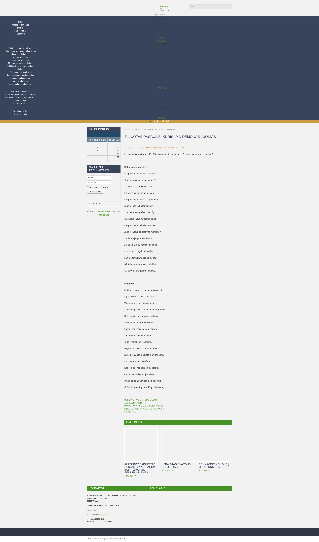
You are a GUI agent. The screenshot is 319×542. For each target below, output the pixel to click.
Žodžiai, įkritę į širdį (135, 403)
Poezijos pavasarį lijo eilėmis (141, 400)
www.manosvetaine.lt (117, 539)
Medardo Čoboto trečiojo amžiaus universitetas (110, 6)
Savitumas (130, 412)
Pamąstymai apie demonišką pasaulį (144, 406)
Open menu (159, 14)
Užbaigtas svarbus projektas (178, 445)
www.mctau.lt (92, 510)
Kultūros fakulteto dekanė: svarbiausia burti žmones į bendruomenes (141, 445)
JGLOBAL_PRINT (230, 144)
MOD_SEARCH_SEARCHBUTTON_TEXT (229, 6)
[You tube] (164, 10)
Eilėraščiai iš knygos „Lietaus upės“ (144, 409)
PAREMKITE (95, 204)
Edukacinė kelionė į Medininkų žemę (215, 445)
